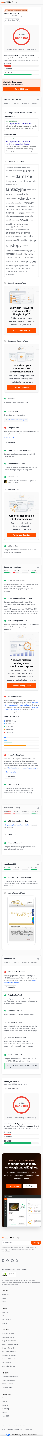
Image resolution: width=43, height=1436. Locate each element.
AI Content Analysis (8, 1333)
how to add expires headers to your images (22, 768)
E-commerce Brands (8, 1380)
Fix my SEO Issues (21, 89)
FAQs (3, 1316)
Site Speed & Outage (9, 1355)
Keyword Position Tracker (10, 1344)
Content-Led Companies (10, 1376)
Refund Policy (28, 1429)
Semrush (4, 1412)
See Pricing (30, 1186)
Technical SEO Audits (9, 1359)
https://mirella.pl (11, 13)
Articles (4, 1302)
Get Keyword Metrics (21, 330)
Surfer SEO (5, 1416)
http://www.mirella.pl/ (23, 825)
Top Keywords (6, 1362)
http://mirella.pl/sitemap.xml (17, 420)
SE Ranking (5, 1409)
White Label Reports (8, 1366)
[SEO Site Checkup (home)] (10, 2)
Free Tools (5, 1294)
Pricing (4, 1298)
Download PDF (13, 20)
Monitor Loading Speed (21, 686)
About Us (5, 1312)
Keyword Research (8, 1348)
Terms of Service (7, 1429)
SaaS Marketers (7, 1387)
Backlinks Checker (8, 1337)
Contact (4, 1323)
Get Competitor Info (21, 388)
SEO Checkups (7, 1319)
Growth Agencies (7, 1384)
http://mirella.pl (9, 825)
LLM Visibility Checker (9, 1351)
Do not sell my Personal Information (24, 1435)
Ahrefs (4, 1398)
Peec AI (4, 1401)
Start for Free (13, 1186)
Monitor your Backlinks (21, 535)
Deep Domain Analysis (9, 1341)
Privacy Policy (17, 1429)
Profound (5, 1405)
